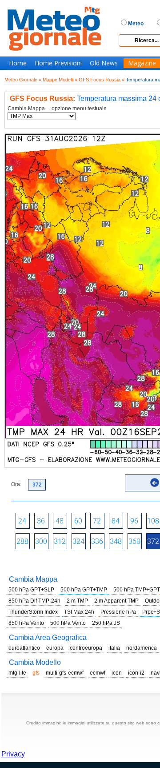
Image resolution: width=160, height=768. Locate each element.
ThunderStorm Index (33, 612)
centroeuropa (86, 648)
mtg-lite (17, 673)
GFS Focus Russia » (101, 79)
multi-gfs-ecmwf (65, 673)
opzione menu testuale (79, 108)
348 (116, 541)
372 (153, 541)
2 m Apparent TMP (116, 601)
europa (55, 648)
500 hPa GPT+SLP (31, 590)
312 (60, 541)
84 (116, 521)
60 (78, 521)
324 (78, 541)
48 (60, 521)
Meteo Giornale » (22, 79)
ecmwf (97, 673)
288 (22, 541)
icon (117, 673)
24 (22, 521)
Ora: (16, 484)
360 (134, 541)
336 (97, 541)
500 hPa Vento (68, 623)
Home (18, 63)
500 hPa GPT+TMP (83, 590)
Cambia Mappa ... (57, 109)
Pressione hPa (118, 612)
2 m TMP (77, 601)
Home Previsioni (58, 63)
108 (153, 521)
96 (134, 521)
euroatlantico (24, 648)
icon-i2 (136, 673)
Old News (104, 63)
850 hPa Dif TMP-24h (34, 601)
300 (41, 541)
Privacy (13, 754)
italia (114, 648)
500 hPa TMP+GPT (136, 590)
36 (41, 521)
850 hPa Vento (26, 623)
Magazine (142, 63)
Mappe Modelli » (60, 79)
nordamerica (141, 648)
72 (97, 521)
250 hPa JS (106, 623)
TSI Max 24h (79, 612)
